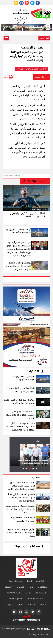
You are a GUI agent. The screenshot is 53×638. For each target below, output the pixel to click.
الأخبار (29, 581)
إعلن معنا (32, 634)
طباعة (6, 77)
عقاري (21, 604)
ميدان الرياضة (15, 581)
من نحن (48, 634)
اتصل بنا (40, 634)
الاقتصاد (8, 587)
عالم (31, 587)
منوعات (32, 604)
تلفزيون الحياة (16, 598)
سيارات (10, 604)
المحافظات (43, 587)
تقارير (28, 593)
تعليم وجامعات (14, 593)
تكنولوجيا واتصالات (35, 598)
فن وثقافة (41, 593)
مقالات (43, 604)
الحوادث (20, 587)
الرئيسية (43, 38)
